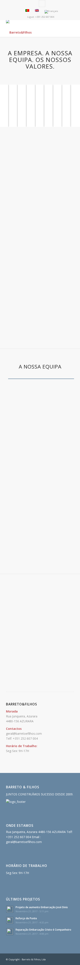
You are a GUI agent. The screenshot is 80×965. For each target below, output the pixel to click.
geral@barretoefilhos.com (24, 733)
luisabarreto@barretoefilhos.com (40, 412)
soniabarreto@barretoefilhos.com (40, 469)
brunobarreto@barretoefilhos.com (40, 432)
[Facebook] (42, 3)
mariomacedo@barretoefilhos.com (40, 545)
